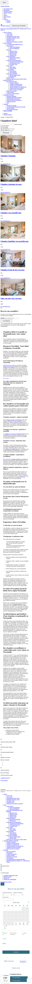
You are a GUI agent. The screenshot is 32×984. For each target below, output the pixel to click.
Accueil (2, 117)
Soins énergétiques (11, 56)
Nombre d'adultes (7, 892)
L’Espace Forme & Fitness (13, 93)
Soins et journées (8, 43)
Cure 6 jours (9, 33)
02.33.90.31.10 (23, 962)
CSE (5, 14)
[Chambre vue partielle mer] (13, 209)
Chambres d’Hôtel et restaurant (11, 840)
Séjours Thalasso (8, 32)
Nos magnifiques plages (12, 109)
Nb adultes (5, 127)
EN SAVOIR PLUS (5, 164)
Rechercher (6, 132)
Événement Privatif (11, 101)
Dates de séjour (18, 124)
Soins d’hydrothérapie (15, 47)
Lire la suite (6, 378)
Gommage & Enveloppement (16, 61)
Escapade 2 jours (11, 39)
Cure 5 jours (9, 35)
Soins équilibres (10, 69)
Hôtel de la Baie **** (9, 80)
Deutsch (8, 22)
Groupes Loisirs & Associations (14, 100)
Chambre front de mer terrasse (17, 88)
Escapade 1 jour (10, 40)
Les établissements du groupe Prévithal (16, 859)
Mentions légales (7, 876)
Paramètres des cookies (6, 882)
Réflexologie (13, 59)
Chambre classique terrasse (16, 84)
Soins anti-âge (13, 68)
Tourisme (6, 104)
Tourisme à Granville (11, 105)
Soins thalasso (10, 45)
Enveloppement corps (15, 63)
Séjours (5, 794)
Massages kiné (13, 55)
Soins (5, 805)
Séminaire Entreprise (11, 96)
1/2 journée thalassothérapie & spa (15, 44)
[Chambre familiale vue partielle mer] (13, 238)
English (8, 20)
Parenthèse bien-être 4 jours (13, 36)
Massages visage (13, 52)
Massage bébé (13, 76)
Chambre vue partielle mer (16, 85)
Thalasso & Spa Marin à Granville (15, 41)
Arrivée (4, 938)
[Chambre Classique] (13, 152)
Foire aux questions (11, 851)
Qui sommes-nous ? (8, 8)
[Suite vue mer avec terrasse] (13, 295)
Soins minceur (13, 71)
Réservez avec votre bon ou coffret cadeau (16, 79)
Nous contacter (7, 16)
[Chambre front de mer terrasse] (13, 266)
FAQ (5, 18)
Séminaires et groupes (9, 95)
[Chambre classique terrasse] (13, 181)
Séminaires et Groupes (12, 856)
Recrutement (7, 10)
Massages (9, 49)
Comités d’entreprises (12, 854)
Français (6, 19)
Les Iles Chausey (11, 108)
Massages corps (13, 51)
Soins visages (10, 65)
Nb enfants (8, 128)
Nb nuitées (6, 126)
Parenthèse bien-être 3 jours (13, 37)
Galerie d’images (8, 12)
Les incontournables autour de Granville (16, 106)
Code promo (5, 897)
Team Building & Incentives (13, 98)
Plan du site (6, 878)
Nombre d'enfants (17, 892)
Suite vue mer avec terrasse (16, 89)
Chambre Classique (14, 83)
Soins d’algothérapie (14, 48)
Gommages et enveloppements (14, 60)
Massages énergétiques (15, 57)
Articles (5, 15)
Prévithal (6, 850)
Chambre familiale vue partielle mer (18, 87)
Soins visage (12, 67)
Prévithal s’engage (8, 11)
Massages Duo (13, 53)
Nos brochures (10, 858)
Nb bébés (8, 130)
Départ (4, 943)
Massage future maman (15, 75)
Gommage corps (13, 64)
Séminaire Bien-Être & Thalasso (14, 97)
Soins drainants (13, 72)
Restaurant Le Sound (11, 91)
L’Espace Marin (10, 77)
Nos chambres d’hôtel (12, 81)
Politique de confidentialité (10, 879)
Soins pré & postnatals (12, 73)
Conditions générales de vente (11, 875)
